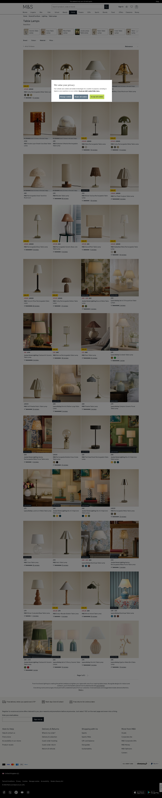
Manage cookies (65, 97)
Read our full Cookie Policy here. (89, 91)
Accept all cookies (97, 97)
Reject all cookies (81, 97)
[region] (81, 91)
